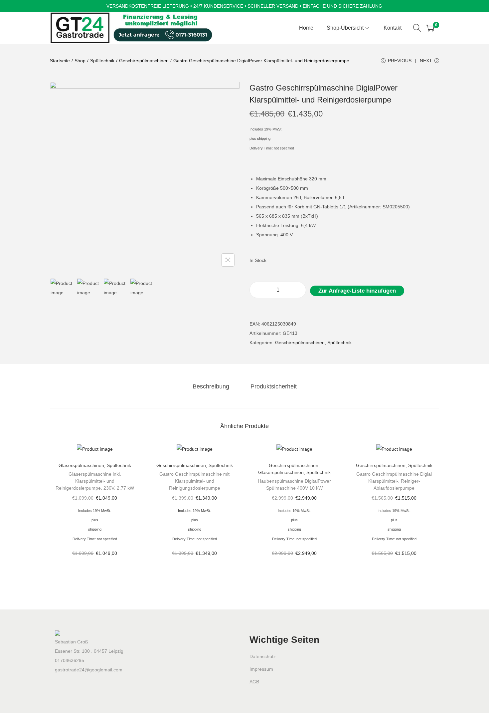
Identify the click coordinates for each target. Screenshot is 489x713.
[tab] (211, 386)
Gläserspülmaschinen (81, 465)
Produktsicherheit (273, 386)
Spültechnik (102, 60)
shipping (263, 138)
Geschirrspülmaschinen (144, 60)
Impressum (261, 669)
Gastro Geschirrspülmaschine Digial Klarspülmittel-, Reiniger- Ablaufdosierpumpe (394, 481)
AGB (254, 681)
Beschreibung (211, 386)
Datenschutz (262, 656)
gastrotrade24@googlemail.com (88, 669)
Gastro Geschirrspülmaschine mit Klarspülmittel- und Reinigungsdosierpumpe (194, 481)
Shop (80, 60)
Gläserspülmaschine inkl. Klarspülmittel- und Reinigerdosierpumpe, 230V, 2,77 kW (95, 481)
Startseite (60, 60)
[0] (430, 28)
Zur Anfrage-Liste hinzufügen (357, 291)
